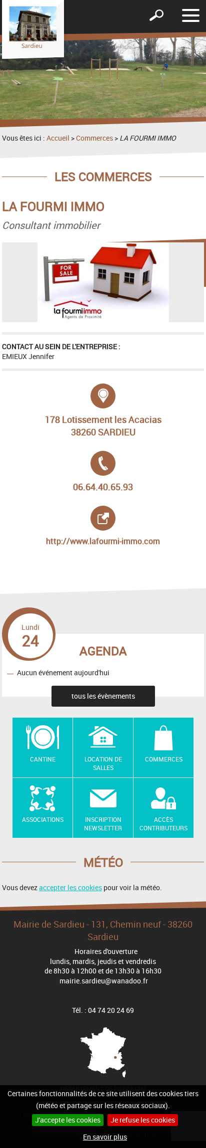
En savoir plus (105, 1137)
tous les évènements (103, 696)
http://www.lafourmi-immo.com (104, 526)
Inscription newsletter (103, 823)
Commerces (94, 138)
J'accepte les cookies (67, 1120)
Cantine (43, 759)
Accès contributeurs (164, 823)
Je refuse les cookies (142, 1120)
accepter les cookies (70, 887)
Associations (43, 819)
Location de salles (103, 763)
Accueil (58, 138)
